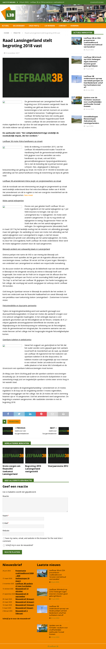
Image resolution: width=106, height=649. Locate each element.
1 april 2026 (89, 126)
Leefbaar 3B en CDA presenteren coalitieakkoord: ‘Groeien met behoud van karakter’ (93, 42)
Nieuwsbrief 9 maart (24, 608)
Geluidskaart (19, 26)
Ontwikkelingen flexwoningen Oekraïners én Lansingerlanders (91, 119)
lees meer (28, 195)
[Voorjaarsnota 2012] (58, 455)
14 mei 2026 (90, 109)
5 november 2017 (12, 53)
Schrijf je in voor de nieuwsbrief (16, 618)
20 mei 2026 (90, 90)
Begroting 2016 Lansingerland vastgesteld (33, 469)
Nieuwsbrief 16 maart (25, 605)
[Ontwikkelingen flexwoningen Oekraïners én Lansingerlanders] (76, 119)
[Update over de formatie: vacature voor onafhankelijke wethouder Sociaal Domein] (76, 100)
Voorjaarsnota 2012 (58, 466)
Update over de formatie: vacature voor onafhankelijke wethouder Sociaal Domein (92, 101)
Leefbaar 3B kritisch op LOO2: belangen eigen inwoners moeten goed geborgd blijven (92, 61)
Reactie (6, 496)
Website (6, 530)
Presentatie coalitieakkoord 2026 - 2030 (24, 573)
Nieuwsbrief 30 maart (25, 599)
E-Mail (5, 523)
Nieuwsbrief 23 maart (25, 602)
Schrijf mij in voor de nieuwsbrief (19, 545)
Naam (5, 515)
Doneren (74, 26)
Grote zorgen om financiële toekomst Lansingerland (11, 470)
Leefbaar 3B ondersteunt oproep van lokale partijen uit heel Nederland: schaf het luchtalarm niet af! (93, 81)
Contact (63, 26)
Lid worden (50, 26)
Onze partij (34, 26)
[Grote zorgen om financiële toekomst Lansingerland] (13, 455)
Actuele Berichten (82, 32)
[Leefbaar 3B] (53, 21)
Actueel (5, 26)
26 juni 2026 (90, 50)
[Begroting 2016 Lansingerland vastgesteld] (35, 455)
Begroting (14, 422)
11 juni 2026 (90, 69)
